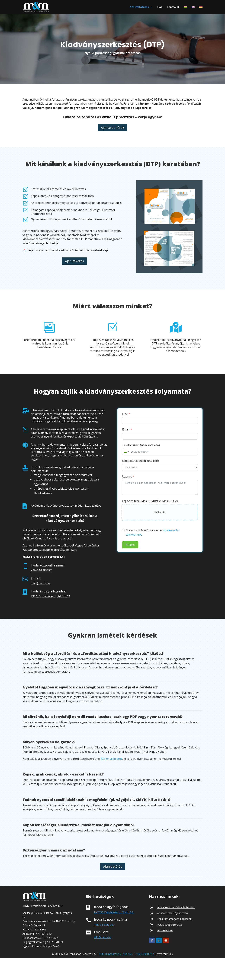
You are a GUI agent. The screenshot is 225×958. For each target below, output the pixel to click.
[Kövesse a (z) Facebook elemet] (152, 940)
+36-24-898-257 (41, 570)
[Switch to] (185, 10)
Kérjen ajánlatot (111, 759)
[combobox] (126, 451)
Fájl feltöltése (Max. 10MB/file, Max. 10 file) (150, 501)
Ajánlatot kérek (112, 127)
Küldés (130, 545)
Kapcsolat (173, 7)
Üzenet (127, 476)
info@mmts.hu (40, 583)
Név (124, 414)
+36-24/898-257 (145, 954)
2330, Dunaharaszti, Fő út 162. (50, 596)
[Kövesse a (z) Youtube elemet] (166, 940)
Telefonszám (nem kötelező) (141, 445)
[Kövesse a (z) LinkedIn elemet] (159, 940)
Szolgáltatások (139, 7)
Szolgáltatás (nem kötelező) (140, 461)
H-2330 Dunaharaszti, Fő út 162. (114, 912)
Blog (159, 7)
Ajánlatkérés (74, 261)
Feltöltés (160, 512)
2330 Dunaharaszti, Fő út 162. (116, 954)
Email (125, 429)
